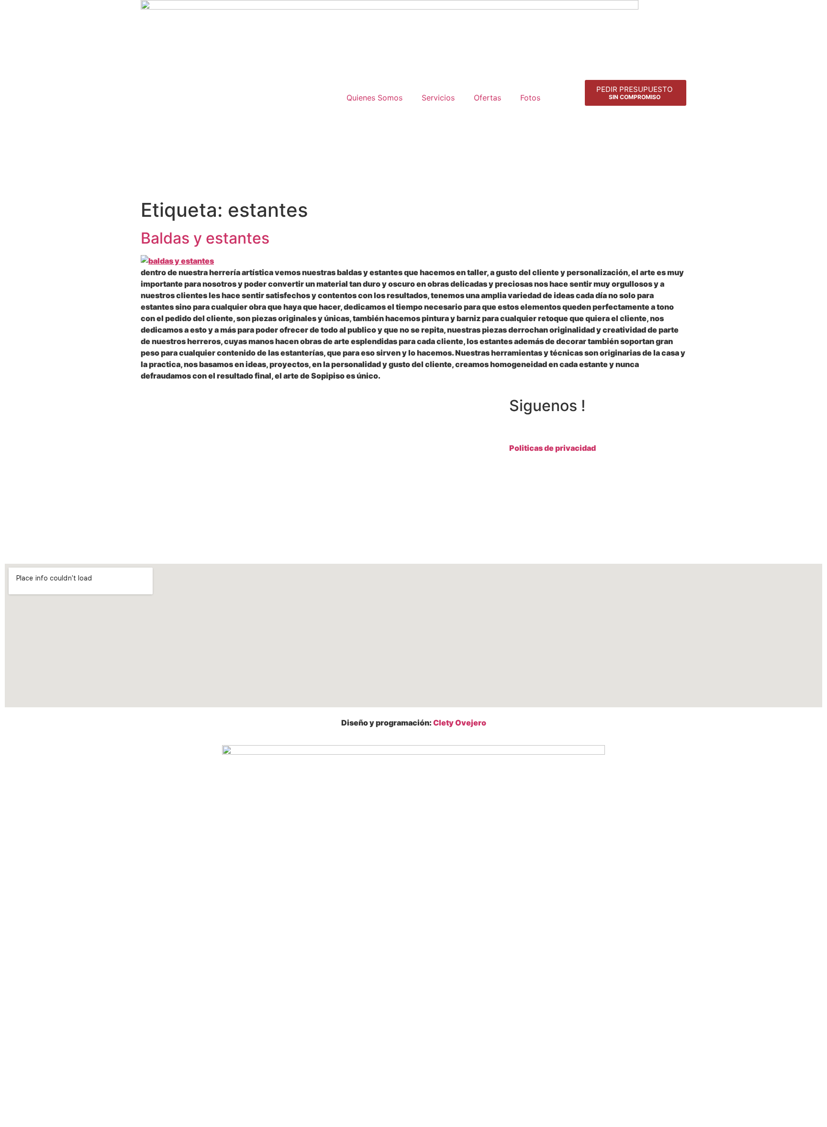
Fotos (530, 97)
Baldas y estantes (205, 238)
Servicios (438, 97)
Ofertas (487, 97)
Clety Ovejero (459, 722)
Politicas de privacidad (552, 448)
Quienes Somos (374, 97)
